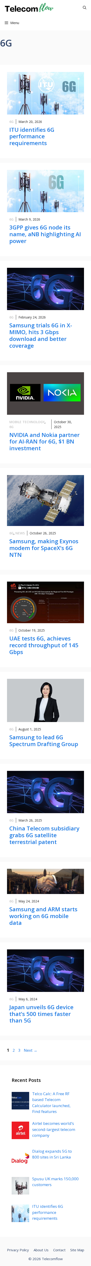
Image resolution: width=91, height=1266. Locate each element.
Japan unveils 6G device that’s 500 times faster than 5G (41, 1013)
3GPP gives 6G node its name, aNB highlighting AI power (45, 234)
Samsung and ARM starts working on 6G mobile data (43, 915)
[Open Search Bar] (84, 7)
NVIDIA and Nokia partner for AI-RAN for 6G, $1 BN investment (44, 441)
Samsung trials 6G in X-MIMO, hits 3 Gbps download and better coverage (40, 335)
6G (11, 121)
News (20, 533)
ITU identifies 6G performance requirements (31, 136)
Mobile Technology (27, 422)
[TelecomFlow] (28, 7)
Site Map (77, 1250)
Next (30, 1050)
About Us (41, 1250)
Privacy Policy (18, 1250)
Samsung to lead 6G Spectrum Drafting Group (43, 740)
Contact (59, 1250)
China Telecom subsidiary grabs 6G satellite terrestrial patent (44, 835)
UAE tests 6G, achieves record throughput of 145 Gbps (43, 645)
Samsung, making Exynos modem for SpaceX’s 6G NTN (43, 547)
